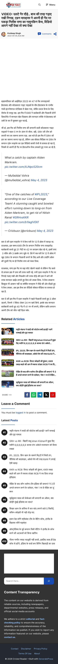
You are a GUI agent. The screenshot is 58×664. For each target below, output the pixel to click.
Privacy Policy (40, 648)
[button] (39, 4)
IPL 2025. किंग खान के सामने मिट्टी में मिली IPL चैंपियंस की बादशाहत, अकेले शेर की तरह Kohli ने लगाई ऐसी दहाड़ (35, 352)
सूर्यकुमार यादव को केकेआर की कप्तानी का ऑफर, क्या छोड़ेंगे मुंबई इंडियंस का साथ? (35, 384)
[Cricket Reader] (13, 4)
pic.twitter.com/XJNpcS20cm (23, 166)
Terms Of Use (24, 653)
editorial (30, 619)
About (37, 653)
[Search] (49, 581)
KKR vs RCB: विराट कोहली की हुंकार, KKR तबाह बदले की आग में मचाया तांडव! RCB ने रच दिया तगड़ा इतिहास (36, 363)
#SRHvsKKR (20, 217)
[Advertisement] (29, 69)
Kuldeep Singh (14, 33)
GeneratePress (46, 659)
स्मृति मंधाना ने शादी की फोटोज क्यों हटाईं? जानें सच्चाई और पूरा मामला (34, 331)
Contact (14, 648)
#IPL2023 (41, 194)
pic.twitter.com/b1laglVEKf (22, 222)
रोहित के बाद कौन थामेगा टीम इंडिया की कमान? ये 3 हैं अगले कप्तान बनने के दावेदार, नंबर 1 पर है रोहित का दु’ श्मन (36, 373)
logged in (21, 412)
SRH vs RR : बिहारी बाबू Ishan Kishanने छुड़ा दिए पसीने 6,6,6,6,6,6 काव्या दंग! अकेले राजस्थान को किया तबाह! (36, 342)
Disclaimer (26, 648)
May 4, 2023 (39, 180)
